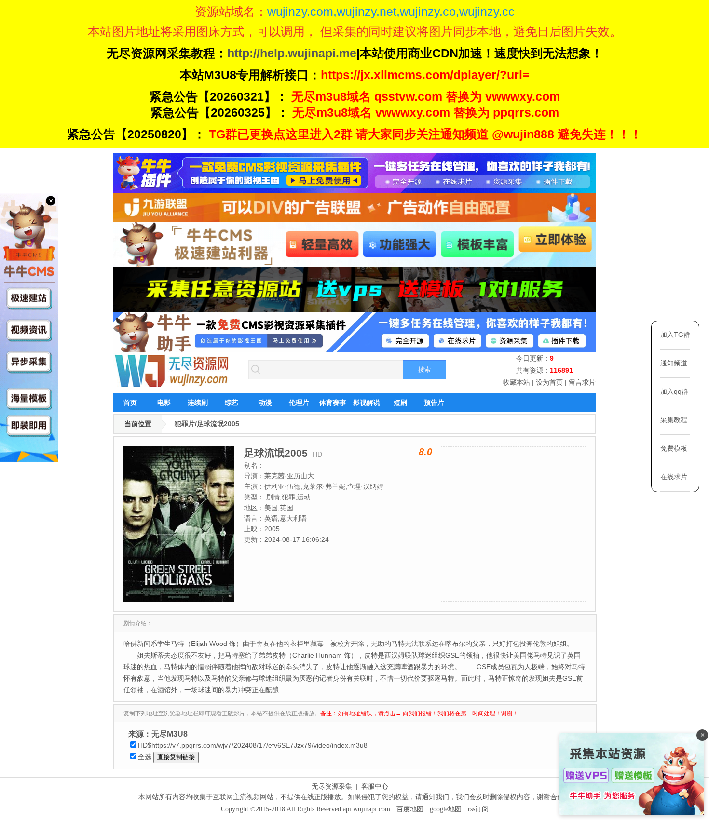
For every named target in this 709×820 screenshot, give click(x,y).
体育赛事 (332, 402)
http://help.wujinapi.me (291, 53)
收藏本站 (516, 382)
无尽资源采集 (332, 786)
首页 (130, 402)
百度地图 (409, 809)
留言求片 (582, 382)
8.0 (425, 451)
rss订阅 (478, 809)
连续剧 (198, 402)
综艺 (231, 402)
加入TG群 (675, 334)
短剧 (400, 402)
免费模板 (673, 448)
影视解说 (366, 402)
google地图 (446, 809)
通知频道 (673, 363)
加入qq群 (674, 391)
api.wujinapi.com (366, 809)
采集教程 (673, 420)
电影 (164, 402)
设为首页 (549, 382)
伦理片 (299, 402)
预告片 (434, 402)
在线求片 (673, 477)
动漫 (265, 402)
